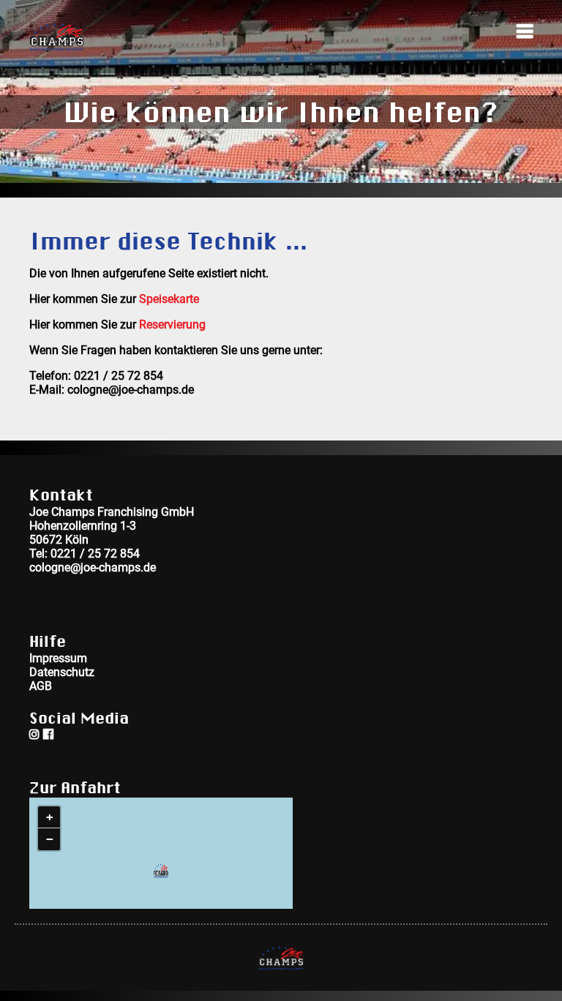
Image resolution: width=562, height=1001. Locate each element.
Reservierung (172, 324)
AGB (40, 685)
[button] (161, 871)
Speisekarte (169, 298)
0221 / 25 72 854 (95, 553)
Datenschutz (61, 672)
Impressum (58, 658)
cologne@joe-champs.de (92, 567)
